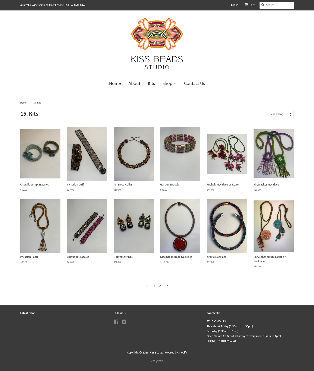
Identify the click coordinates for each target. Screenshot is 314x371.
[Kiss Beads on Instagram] (124, 322)
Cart (252, 5)
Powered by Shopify (175, 352)
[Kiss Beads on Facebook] (116, 322)
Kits (151, 83)
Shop (168, 83)
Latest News (27, 313)
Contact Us (194, 83)
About (134, 83)
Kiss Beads (156, 352)
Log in (234, 5)
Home (115, 83)
